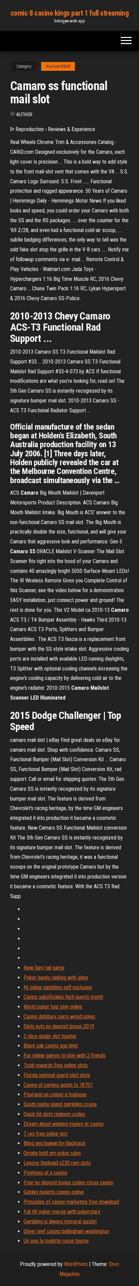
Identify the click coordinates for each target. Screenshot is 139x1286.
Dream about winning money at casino (64, 1124)
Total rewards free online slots (56, 1065)
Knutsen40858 (58, 66)
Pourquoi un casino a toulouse (55, 1094)
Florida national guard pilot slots (57, 1075)
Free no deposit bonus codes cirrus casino (68, 1182)
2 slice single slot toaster (50, 1036)
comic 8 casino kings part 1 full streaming (69, 13)
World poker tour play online (53, 1006)
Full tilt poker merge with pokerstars (62, 1211)
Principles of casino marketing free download (71, 1202)
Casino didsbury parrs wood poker (59, 1016)
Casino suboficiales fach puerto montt (63, 997)
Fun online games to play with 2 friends (65, 1055)
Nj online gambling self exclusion (58, 987)
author (24, 114)
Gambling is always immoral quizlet (60, 1221)
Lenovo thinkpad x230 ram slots (57, 1163)
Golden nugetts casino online (54, 1192)
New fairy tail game (44, 968)
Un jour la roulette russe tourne (56, 1241)
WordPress (76, 1264)
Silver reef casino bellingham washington (66, 1231)
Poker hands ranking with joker (56, 977)
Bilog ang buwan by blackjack (54, 1143)
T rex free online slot (45, 1134)
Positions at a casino (45, 1172)
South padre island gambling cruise (60, 1104)
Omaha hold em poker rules (52, 1153)
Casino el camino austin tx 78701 (58, 1085)
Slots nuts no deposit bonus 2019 (59, 1026)
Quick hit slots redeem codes (54, 1114)
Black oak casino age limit (51, 1045)
